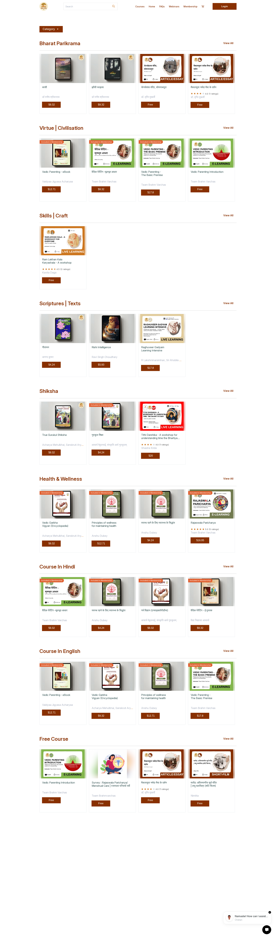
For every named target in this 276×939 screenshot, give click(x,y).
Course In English (59, 651)
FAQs (162, 6)
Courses (140, 6)
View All (228, 43)
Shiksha (48, 391)
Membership (190, 6)
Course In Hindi (57, 567)
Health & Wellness (60, 479)
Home (152, 6)
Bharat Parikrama (59, 43)
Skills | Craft (53, 216)
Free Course (53, 739)
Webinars (174, 6)
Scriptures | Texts (59, 303)
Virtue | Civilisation (61, 128)
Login (224, 6)
